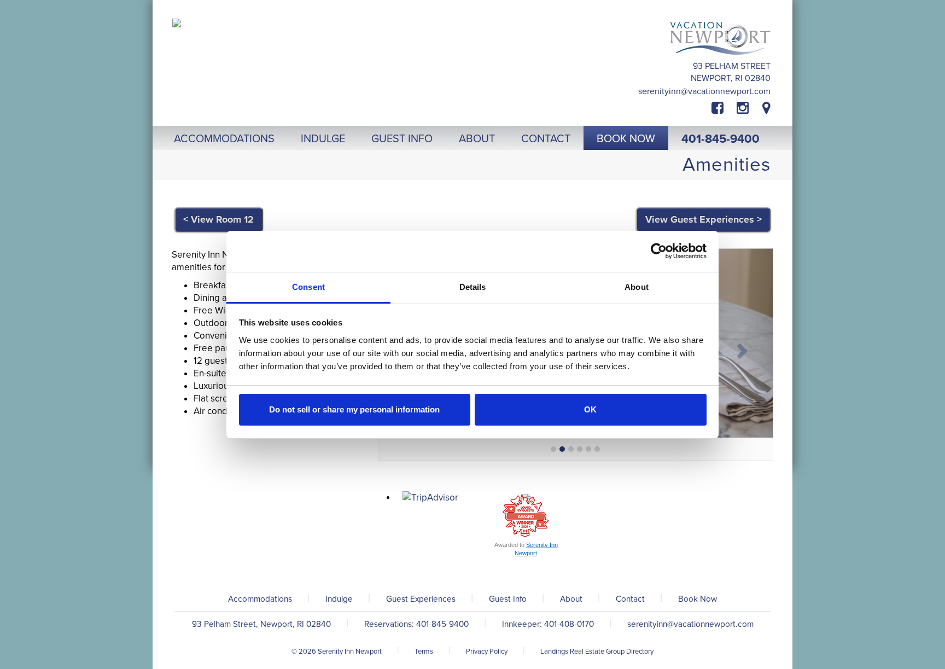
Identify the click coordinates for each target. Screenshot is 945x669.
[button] (743, 347)
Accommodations (260, 599)
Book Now (697, 599)
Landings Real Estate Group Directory (597, 651)
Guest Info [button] (402, 139)
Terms (424, 651)
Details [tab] (472, 287)
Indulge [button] (323, 139)
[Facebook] (724, 108)
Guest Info (508, 599)
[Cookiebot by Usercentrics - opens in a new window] (659, 251)
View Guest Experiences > (703, 219)
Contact (630, 599)
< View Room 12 (218, 219)
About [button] (477, 139)
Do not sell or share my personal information (354, 409)
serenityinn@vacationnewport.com (704, 91)
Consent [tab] (308, 287)
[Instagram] (743, 108)
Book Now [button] (626, 139)
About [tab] (637, 287)
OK (590, 409)
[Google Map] (766, 108)
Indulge (339, 599)
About (571, 599)
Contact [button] (545, 139)
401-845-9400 (720, 139)
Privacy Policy (487, 651)
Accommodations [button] (224, 139)
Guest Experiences (421, 599)
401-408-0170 (569, 624)
